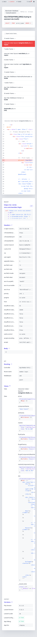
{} (25, 400)
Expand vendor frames (11, 33)
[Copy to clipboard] (31, 23)
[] (25, 588)
